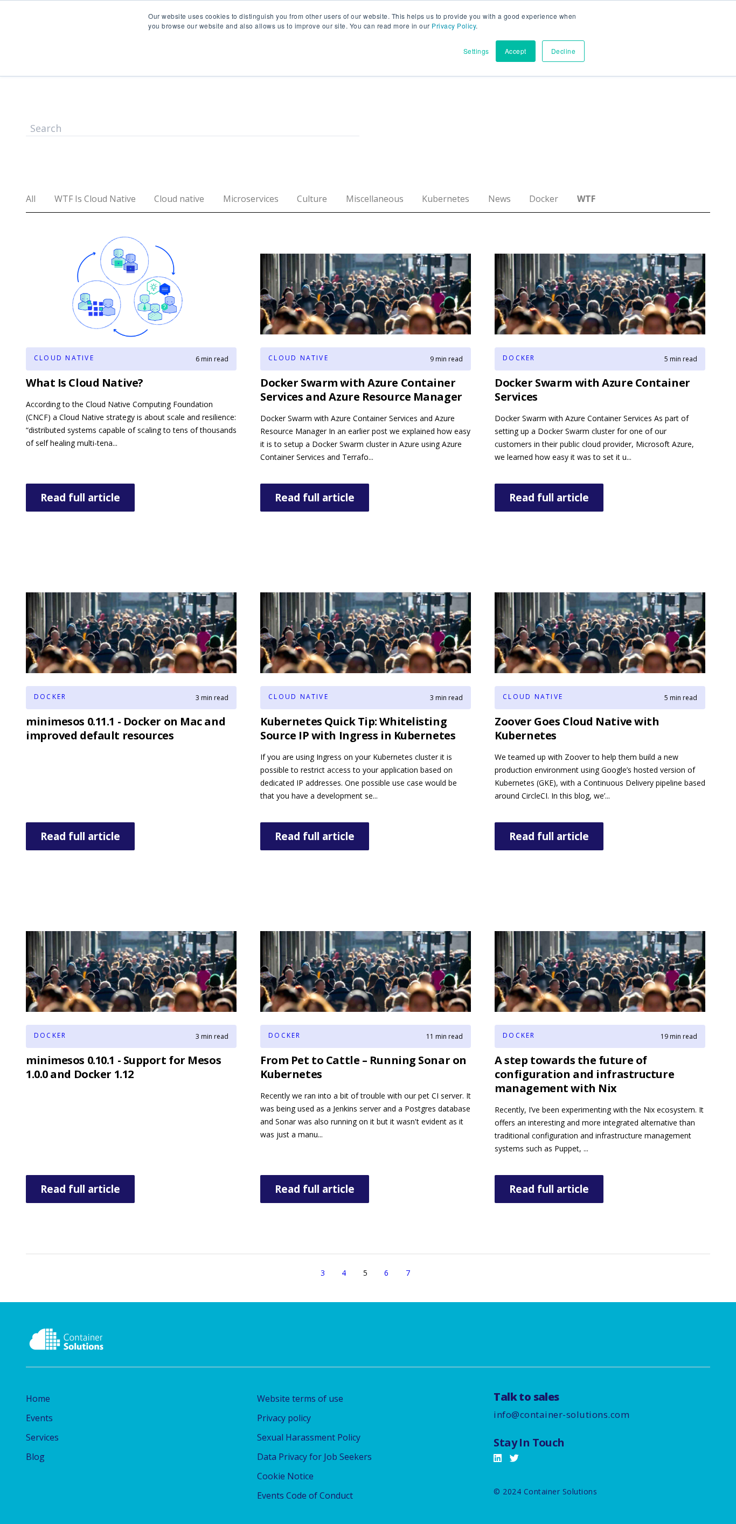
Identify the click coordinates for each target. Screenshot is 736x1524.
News (499, 199)
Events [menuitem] (39, 1418)
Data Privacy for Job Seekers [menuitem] (314, 1457)
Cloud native (179, 199)
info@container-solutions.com (561, 1414)
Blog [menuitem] (35, 1457)
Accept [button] (515, 50)
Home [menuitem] (38, 1398)
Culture (312, 199)
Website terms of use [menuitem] (300, 1398)
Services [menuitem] (42, 1437)
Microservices (251, 199)
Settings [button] (476, 50)
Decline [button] (563, 50)
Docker (543, 199)
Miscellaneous (375, 199)
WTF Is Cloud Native (95, 199)
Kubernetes (445, 199)
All (31, 199)
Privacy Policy (454, 25)
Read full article (80, 498)
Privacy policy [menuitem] (284, 1418)
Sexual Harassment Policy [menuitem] (308, 1437)
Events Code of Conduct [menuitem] (305, 1495)
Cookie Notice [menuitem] (285, 1476)
